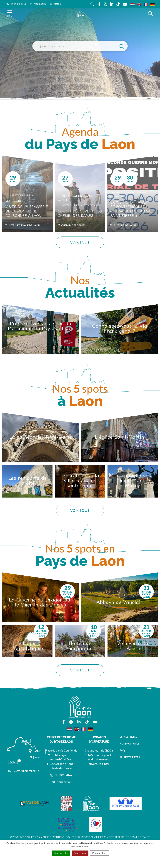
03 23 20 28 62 (63, 775)
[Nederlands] (132, 4)
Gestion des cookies (22, 837)
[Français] (146, 4)
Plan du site (44, 837)
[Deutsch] (152, 4)
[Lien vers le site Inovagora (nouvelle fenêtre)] (34, 803)
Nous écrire (63, 782)
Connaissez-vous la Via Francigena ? (119, 328)
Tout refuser (80, 853)
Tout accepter (61, 853)
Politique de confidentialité (133, 837)
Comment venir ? (26, 770)
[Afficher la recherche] (150, 13)
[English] (139, 4)
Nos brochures (129, 743)
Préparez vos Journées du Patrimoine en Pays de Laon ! (40, 328)
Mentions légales (63, 837)
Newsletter (132, 757)
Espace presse (128, 736)
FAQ (122, 750)
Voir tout (80, 242)
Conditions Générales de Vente (95, 837)
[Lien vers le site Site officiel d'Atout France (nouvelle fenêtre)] (95, 824)
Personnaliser (99, 853)
